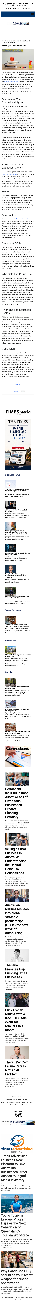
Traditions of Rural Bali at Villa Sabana (16, 624)
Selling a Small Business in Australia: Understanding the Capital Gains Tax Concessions (16, 861)
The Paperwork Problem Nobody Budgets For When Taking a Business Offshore (17, 490)
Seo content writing (7, 1102)
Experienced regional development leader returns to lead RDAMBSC (17, 597)
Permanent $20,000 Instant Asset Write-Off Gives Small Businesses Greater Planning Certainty (16, 803)
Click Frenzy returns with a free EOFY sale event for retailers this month (16, 1020)
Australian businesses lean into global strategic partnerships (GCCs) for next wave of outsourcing (17, 919)
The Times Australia (21, 1104)
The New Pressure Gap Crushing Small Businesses (16, 971)
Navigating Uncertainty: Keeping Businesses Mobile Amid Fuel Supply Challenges (15, 575)
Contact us (15, 1096)
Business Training (5, 1190)
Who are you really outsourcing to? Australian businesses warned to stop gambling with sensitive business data (16, 532)
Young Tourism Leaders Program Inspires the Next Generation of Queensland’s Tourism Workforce (15, 1225)
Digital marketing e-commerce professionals (18, 1099)
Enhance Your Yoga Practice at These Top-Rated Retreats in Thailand (17, 732)
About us (21, 1096)
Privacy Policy (18, 1102)
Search (32, 1102)
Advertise (25, 1102)
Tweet (16, 391)
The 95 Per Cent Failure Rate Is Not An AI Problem (16, 1068)
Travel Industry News (6, 1247)
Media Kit (12, 1104)
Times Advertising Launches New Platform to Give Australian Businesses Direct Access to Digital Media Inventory (14, 1168)
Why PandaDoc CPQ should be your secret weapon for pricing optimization (17, 1277)
